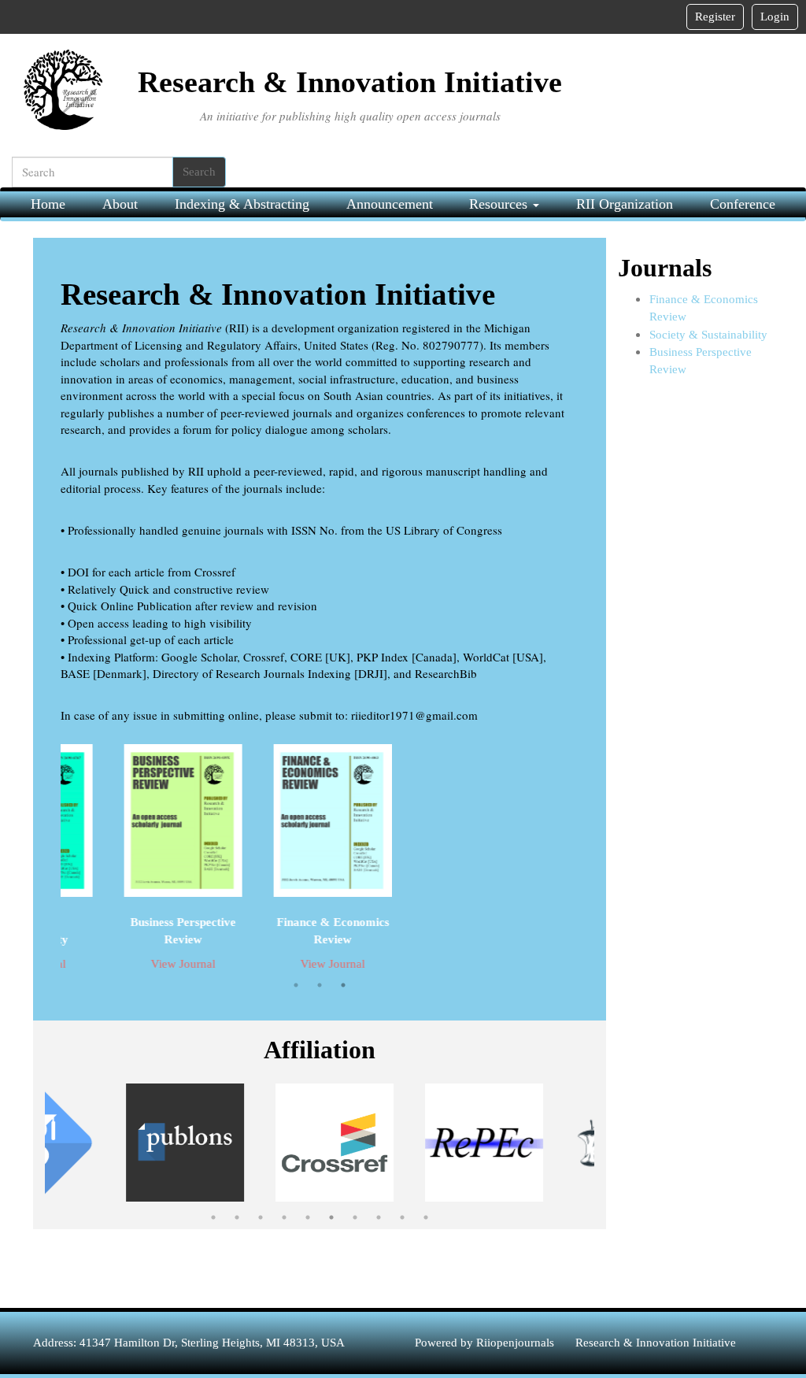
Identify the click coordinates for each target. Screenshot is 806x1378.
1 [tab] (296, 985)
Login (774, 16)
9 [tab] (402, 1217)
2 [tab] (319, 985)
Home (48, 204)
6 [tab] (331, 1217)
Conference (742, 204)
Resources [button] (500, 204)
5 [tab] (308, 1217)
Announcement (389, 204)
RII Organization (624, 204)
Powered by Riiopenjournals (486, 1342)
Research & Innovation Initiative (655, 1342)
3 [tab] (343, 985)
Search (199, 171)
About (120, 204)
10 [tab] (426, 1217)
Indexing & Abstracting (242, 204)
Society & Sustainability (708, 334)
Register (715, 16)
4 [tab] (284, 1217)
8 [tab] (378, 1217)
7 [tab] (355, 1217)
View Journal (171, 964)
